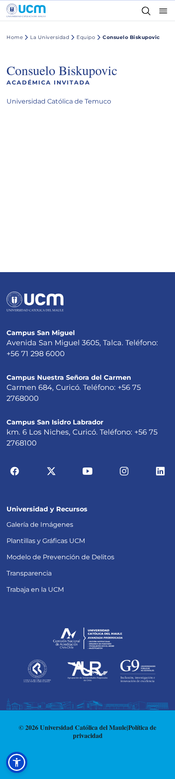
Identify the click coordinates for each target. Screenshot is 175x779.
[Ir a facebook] (15, 470)
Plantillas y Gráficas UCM (46, 541)
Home (15, 37)
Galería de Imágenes (40, 524)
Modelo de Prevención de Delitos (60, 557)
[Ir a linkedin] (160, 470)
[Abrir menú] (163, 10)
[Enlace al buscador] (146, 10)
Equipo (86, 37)
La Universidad (49, 37)
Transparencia (29, 573)
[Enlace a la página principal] (26, 10)
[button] (16, 762)
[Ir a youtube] (87, 470)
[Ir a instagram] (124, 470)
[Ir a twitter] (51, 470)
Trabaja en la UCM (35, 589)
